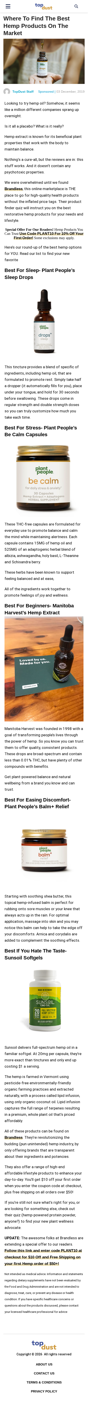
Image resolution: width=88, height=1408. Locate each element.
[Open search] (76, 6)
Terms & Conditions (44, 1382)
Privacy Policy (44, 1391)
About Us (44, 1364)
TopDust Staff (23, 91)
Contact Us (44, 1373)
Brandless (14, 189)
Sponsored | (47, 91)
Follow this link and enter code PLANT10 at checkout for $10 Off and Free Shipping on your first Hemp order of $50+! (43, 1257)
